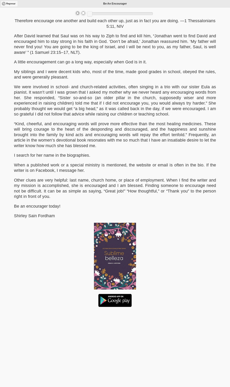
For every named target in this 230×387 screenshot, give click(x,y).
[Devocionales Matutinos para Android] (115, 305)
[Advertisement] (115, 335)
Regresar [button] (10, 4)
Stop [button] (83, 13)
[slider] (89, 13)
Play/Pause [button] (77, 13)
